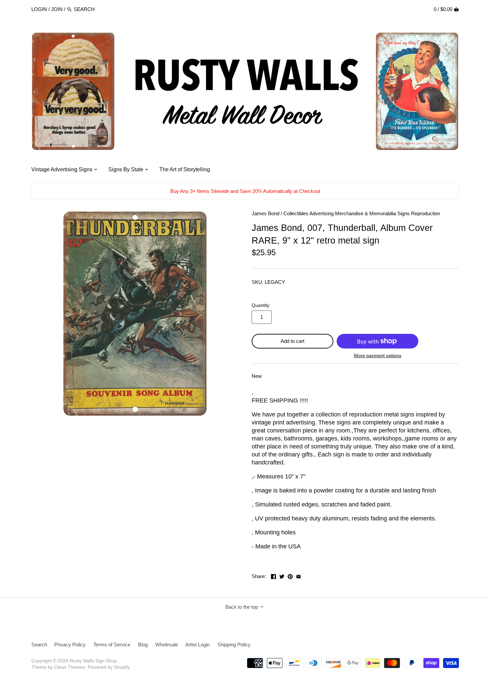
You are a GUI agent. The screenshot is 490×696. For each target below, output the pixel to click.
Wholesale (166, 644)
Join (57, 9)
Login (39, 9)
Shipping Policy (234, 644)
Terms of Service (111, 644)
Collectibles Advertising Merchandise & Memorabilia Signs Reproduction (361, 213)
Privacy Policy (70, 644)
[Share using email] (298, 575)
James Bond (265, 213)
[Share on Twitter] (281, 575)
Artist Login (197, 644)
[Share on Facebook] (273, 575)
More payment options (377, 355)
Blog (143, 644)
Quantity (260, 305)
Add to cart (292, 341)
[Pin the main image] (290, 575)
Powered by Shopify (109, 667)
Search (39, 644)
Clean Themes (69, 667)
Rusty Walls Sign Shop (93, 660)
